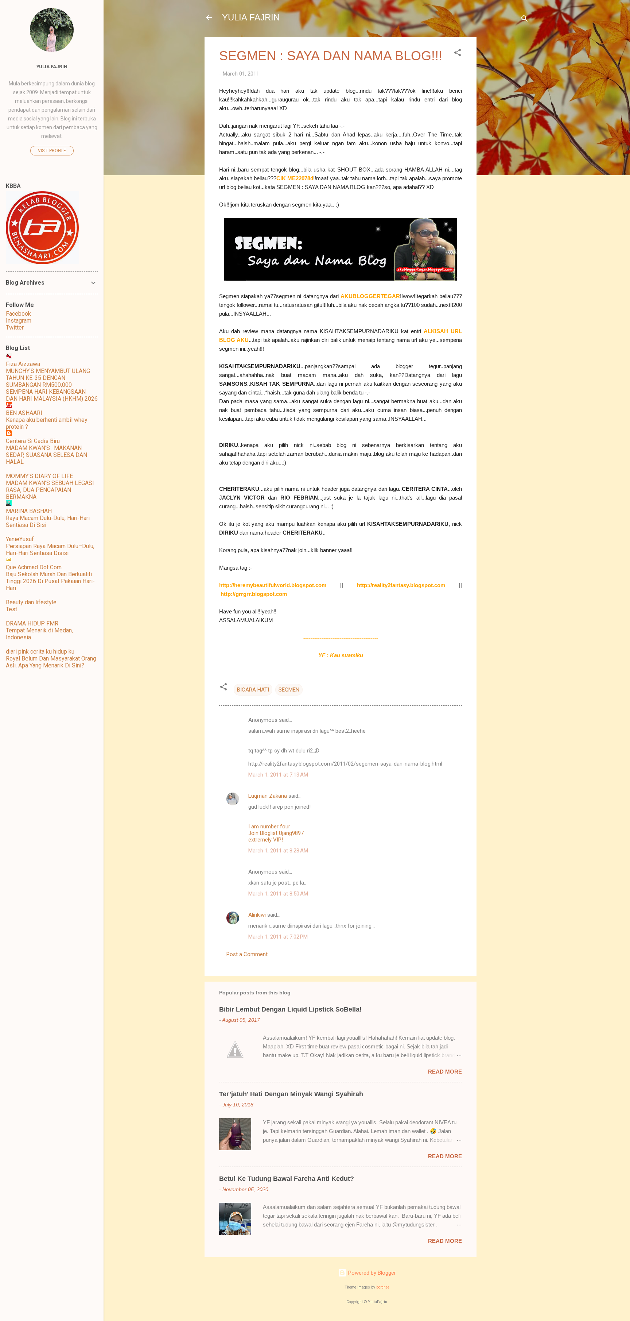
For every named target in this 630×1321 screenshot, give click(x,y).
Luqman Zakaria (267, 796)
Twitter (15, 327)
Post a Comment (247, 954)
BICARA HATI (253, 689)
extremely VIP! (265, 839)
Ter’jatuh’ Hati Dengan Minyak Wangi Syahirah (291, 1094)
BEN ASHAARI (24, 412)
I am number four (269, 826)
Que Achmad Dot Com (34, 567)
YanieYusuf (20, 539)
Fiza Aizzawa (23, 364)
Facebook (18, 313)
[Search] (524, 20)
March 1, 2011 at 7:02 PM (278, 936)
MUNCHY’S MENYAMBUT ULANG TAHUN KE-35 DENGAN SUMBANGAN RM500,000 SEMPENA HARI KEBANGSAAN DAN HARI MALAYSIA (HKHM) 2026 (52, 384)
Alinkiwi (257, 915)
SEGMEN (289, 689)
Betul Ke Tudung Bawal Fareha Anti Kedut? (286, 1178)
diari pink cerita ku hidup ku (40, 651)
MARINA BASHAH (29, 511)
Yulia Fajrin (51, 66)
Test (11, 609)
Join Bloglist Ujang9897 (276, 833)
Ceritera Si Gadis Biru (33, 441)
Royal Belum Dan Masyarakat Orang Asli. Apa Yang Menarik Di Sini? (51, 662)
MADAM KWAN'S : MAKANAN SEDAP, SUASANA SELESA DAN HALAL (46, 454)
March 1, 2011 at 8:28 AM (278, 850)
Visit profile (52, 150)
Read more (445, 1071)
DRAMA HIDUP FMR (32, 623)
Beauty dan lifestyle (31, 602)
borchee (382, 1287)
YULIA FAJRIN (251, 17)
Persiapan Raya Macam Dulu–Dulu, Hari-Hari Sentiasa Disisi (50, 549)
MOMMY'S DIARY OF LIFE (39, 476)
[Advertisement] (505, 146)
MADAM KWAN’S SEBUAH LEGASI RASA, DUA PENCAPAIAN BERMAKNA (50, 490)
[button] (457, 53)
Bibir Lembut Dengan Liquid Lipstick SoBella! (290, 1009)
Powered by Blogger (371, 1273)
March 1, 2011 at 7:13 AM (278, 774)
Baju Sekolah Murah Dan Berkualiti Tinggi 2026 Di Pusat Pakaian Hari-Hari (50, 581)
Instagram (18, 320)
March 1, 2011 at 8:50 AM (278, 893)
